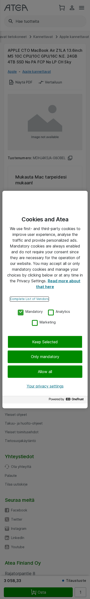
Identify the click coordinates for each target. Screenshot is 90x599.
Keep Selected (45, 341)
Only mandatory (45, 356)
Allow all (45, 371)
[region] (45, 299)
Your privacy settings (45, 386)
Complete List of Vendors (29, 299)
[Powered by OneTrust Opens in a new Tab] (67, 400)
